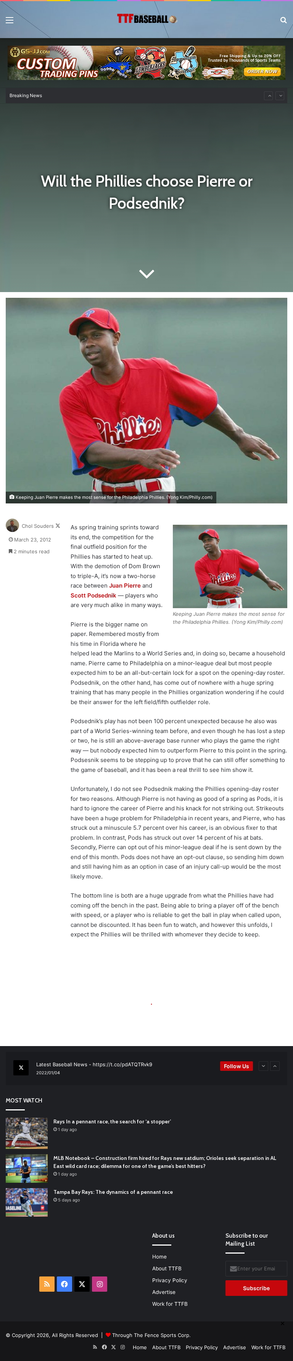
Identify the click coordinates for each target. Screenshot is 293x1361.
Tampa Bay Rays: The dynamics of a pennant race (113, 1191)
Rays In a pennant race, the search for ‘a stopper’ (112, 1121)
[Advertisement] (111, 1249)
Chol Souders (38, 526)
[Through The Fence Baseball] (146, 19)
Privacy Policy (169, 1280)
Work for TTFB (170, 1304)
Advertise (163, 1292)
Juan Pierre (125, 585)
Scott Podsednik (93, 595)
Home (159, 1257)
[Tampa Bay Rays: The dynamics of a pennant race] (27, 1202)
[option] (146, 1068)
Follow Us (236, 1066)
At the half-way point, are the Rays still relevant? (108, 96)
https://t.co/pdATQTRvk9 (122, 1064)
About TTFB (167, 1268)
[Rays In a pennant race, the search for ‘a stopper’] (27, 1133)
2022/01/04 (48, 1072)
